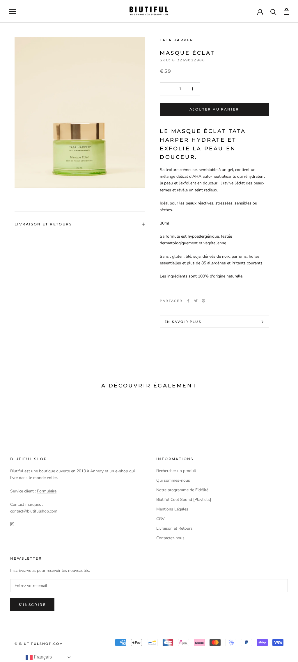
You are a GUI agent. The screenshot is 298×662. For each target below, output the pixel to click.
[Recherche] (273, 11)
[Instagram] (12, 523)
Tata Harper (176, 40)
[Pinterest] (203, 300)
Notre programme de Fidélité (182, 490)
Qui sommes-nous (173, 480)
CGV (160, 519)
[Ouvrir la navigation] (12, 11)
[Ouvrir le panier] (286, 11)
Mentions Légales (172, 509)
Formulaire (46, 491)
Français (42, 656)
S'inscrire (32, 604)
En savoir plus (182, 322)
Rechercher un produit (176, 471)
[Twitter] (196, 300)
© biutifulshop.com (39, 644)
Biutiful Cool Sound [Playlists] (183, 499)
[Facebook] (188, 300)
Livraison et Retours (43, 224)
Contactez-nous (170, 538)
